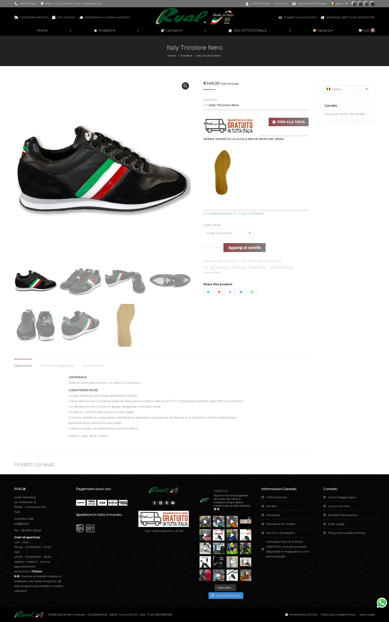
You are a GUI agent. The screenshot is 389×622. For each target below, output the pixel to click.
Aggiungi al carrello (244, 247)
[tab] (23, 363)
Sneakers (230, 261)
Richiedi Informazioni (343, 515)
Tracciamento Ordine (280, 524)
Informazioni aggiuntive (57, 366)
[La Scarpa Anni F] (205, 561)
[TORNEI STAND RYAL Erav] (245, 535)
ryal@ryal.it (21, 523)
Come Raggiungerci (342, 497)
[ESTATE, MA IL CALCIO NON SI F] (232, 521)
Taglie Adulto (212, 225)
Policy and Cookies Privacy (346, 533)
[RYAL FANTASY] (205, 521)
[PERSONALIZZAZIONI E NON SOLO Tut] (218, 575)
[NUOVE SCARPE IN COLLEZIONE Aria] (205, 548)
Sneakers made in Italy (281, 267)
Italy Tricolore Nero (220, 267)
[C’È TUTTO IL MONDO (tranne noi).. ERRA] (245, 521)
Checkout (273, 515)
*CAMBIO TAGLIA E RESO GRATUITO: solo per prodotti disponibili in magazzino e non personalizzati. (287, 549)
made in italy (239, 267)
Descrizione (23, 366)
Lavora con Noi (338, 506)
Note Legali (336, 524)
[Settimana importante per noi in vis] (218, 548)
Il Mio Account (276, 497)
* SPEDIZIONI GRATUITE (33, 17)
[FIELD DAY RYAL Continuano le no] (218, 535)
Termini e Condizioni (280, 533)
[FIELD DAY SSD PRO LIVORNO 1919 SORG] (245, 575)
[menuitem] (257, 3)
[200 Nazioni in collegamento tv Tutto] (232, 548)
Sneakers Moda (212, 272)
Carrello (271, 506)
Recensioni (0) (93, 366)
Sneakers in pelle (257, 267)
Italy (220, 261)
